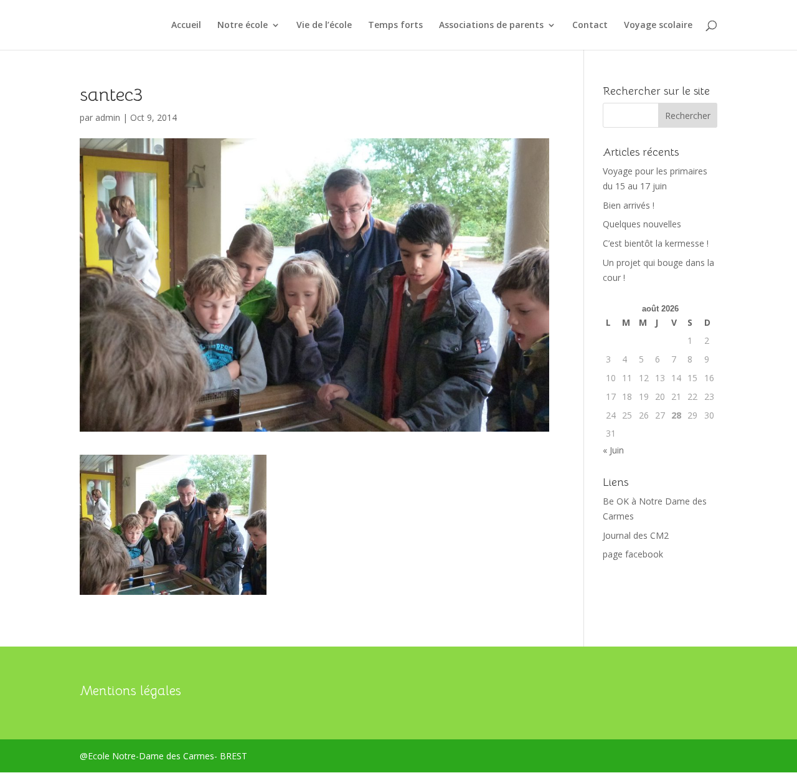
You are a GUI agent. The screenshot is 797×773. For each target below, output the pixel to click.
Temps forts (395, 26)
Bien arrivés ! (628, 205)
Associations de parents (491, 26)
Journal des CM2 (636, 535)
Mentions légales (130, 691)
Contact (590, 26)
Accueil (186, 26)
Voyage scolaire (658, 26)
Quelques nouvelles (642, 224)
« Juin (613, 450)
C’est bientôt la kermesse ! (656, 243)
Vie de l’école (324, 26)
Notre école (242, 26)
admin (107, 117)
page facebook (633, 554)
